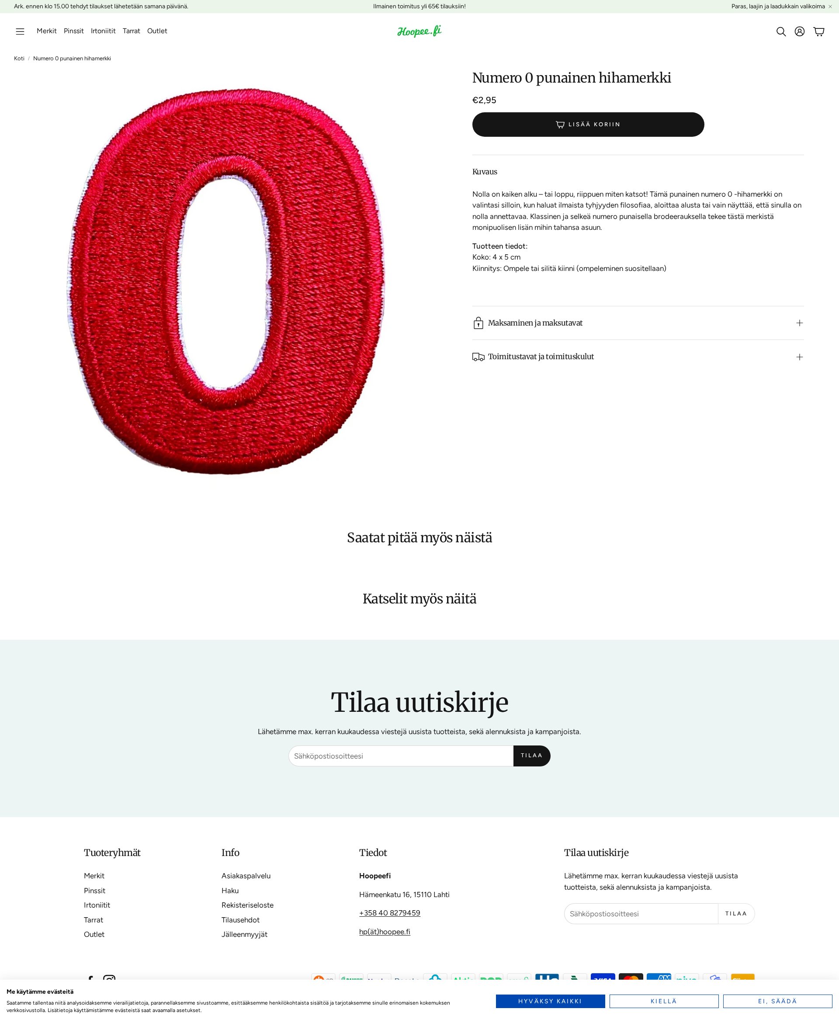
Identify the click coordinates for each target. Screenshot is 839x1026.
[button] (20, 31)
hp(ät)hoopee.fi (384, 931)
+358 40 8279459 (389, 912)
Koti (19, 58)
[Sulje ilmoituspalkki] (830, 6)
